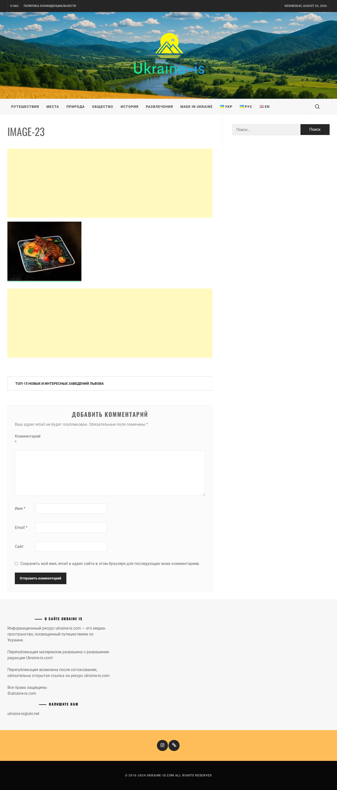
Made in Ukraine (196, 107)
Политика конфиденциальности (50, 6)
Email (21, 527)
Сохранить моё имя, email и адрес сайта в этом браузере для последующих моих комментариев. (110, 563)
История (129, 107)
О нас (14, 6)
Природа (75, 107)
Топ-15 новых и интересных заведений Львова (59, 383)
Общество (102, 107)
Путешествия (25, 107)
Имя (20, 508)
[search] (317, 106)
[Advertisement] (109, 183)
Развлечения (159, 107)
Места (52, 107)
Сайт (19, 546)
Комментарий (25, 439)
